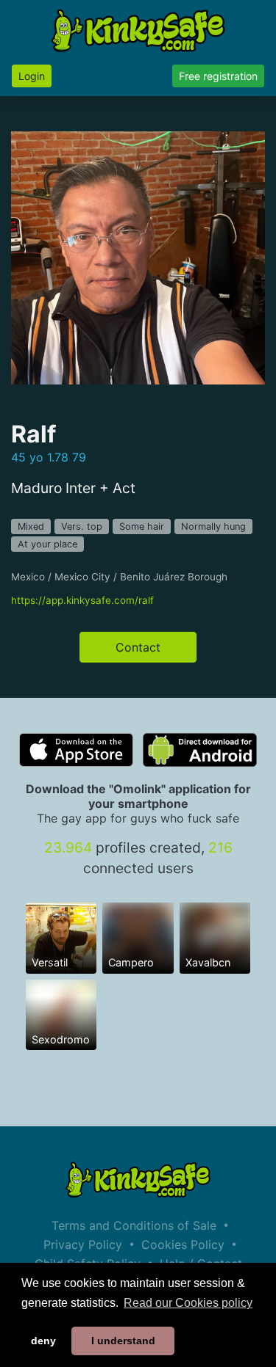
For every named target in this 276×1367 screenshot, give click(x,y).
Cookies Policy (182, 1244)
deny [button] (43, 1340)
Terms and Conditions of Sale (134, 1225)
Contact (138, 647)
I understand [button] (123, 1340)
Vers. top (81, 526)
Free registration (218, 76)
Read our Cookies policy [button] (188, 1303)
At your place (47, 544)
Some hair (141, 526)
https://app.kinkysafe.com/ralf (82, 600)
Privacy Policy (82, 1244)
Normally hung (213, 526)
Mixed (31, 526)
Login (31, 76)
